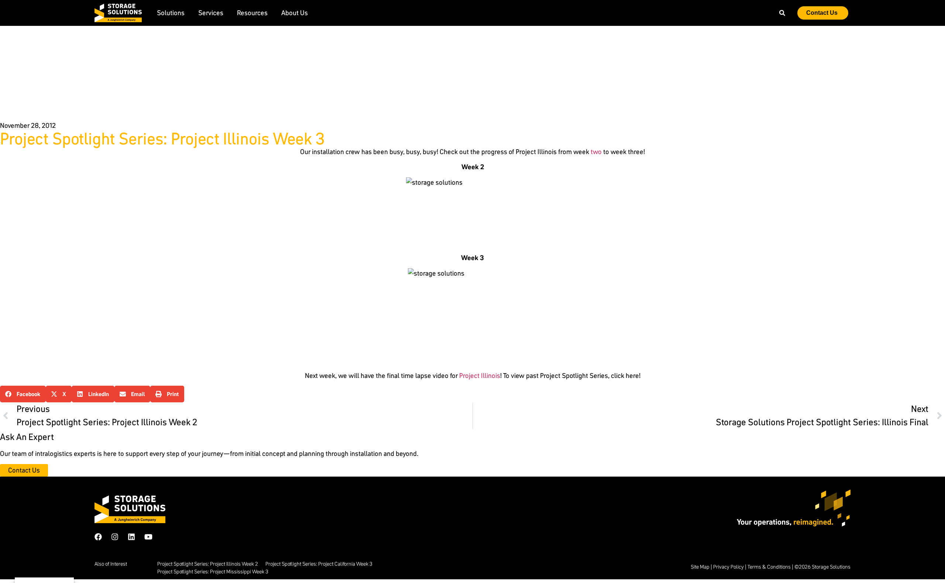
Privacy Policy (728, 566)
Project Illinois (479, 375)
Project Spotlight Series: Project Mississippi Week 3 (212, 571)
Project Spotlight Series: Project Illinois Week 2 (207, 563)
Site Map (700, 566)
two (596, 151)
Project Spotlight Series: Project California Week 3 (318, 563)
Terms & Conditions (769, 566)
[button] (23, 394)
